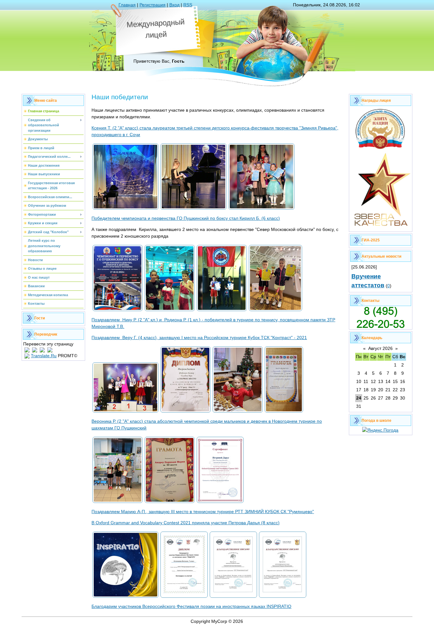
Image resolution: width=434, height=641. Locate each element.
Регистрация (152, 4)
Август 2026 (380, 348)
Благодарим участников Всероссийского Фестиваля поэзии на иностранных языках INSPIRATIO (191, 606)
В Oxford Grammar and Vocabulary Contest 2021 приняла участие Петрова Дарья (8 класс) (186, 522)
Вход (174, 4)
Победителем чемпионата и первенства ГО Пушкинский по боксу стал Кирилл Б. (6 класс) (186, 218)
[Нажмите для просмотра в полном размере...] (125, 209)
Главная (127, 4)
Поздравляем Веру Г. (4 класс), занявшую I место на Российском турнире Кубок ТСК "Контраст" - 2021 (199, 337)
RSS (187, 4)
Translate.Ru (44, 355)
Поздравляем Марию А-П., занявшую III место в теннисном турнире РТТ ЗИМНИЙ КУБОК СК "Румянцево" (203, 511)
